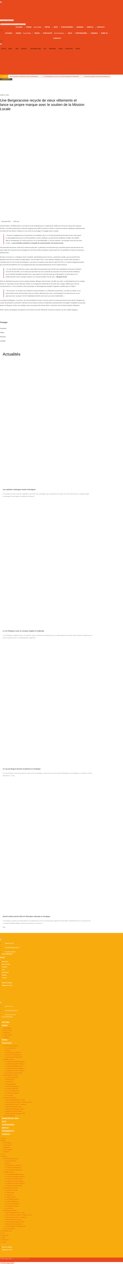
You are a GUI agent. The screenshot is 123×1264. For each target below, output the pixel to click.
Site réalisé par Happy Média (21, 1258)
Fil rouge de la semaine (13, 1052)
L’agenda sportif (11, 1084)
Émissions (7, 1032)
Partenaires (52, 48)
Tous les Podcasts (9, 1115)
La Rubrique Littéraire (12, 1093)
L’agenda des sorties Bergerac (15, 1068)
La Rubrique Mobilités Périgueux (15, 1064)
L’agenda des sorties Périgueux (15, 1070)
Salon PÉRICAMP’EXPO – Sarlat (15, 1100)
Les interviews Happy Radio (14, 1057)
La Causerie (9, 1095)
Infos (17, 48)
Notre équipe (8, 1028)
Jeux (44, 48)
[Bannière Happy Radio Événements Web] (32, 11)
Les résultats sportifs (12, 1086)
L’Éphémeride (10, 1079)
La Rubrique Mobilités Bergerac (15, 1061)
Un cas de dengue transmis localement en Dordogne (22, 769)
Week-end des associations (14, 1111)
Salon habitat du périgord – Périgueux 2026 (19, 1102)
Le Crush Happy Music (12, 1091)
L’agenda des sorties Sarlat (14, 1073)
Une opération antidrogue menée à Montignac (24, 76)
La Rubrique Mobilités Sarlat (14, 1066)
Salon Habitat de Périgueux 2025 (15, 1113)
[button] (1, 30)
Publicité (6, 1037)
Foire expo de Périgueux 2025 (15, 1109)
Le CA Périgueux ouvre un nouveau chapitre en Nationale (61, 76)
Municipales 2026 (36, 48)
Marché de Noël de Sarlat (13, 1106)
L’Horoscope (9, 1082)
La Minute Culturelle (12, 1077)
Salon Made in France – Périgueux (16, 1104)
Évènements (69, 48)
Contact (77, 48)
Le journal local (11, 1048)
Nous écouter (8, 1030)
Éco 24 (8, 1050)
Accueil (3, 48)
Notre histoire (8, 1035)
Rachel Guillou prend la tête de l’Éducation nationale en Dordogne (26, 916)
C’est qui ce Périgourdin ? (14, 1054)
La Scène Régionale (12, 1088)
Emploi (61, 48)
